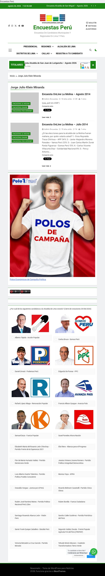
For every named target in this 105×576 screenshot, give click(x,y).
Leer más (45, 117)
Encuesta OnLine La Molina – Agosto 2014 (66, 94)
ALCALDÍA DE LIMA (66, 46)
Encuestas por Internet (22, 111)
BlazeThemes (59, 571)
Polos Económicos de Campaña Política (28, 279)
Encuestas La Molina (21, 104)
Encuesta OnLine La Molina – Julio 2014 (65, 124)
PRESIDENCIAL (31, 46)
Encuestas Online (20, 107)
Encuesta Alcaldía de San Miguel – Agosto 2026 (67, 6)
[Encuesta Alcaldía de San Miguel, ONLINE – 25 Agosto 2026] (77, 66)
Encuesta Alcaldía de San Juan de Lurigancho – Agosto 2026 (41, 63)
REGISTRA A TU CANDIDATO (69, 53)
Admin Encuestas (51, 99)
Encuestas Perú (52, 27)
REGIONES (46, 46)
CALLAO (46, 53)
